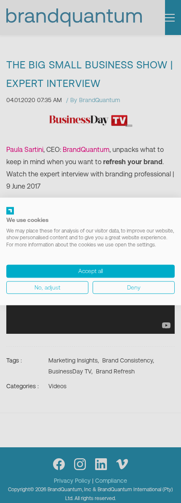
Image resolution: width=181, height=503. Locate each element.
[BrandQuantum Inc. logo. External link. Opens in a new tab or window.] (10, 210)
